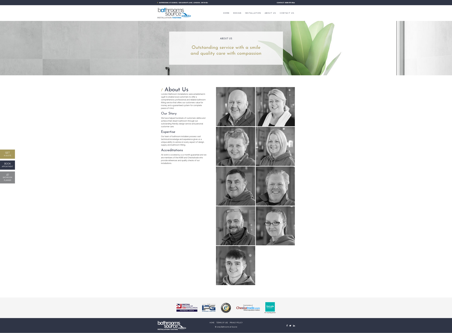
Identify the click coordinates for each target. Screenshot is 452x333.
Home (226, 13)
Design (237, 13)
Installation (253, 13)
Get (7, 153)
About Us (270, 13)
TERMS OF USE (222, 323)
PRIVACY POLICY (236, 323)
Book (7, 164)
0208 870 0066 (290, 3)
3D (7, 177)
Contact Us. (287, 13)
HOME (212, 323)
